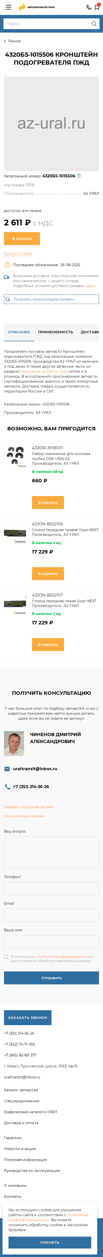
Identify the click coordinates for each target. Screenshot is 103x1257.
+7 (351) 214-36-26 (89, 7)
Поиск (94, 23)
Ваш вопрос (15, 831)
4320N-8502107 (47, 595)
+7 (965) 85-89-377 (20, 1055)
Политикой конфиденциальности (63, 956)
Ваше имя (13, 930)
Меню (8, 7)
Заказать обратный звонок (28, 807)
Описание (19, 332)
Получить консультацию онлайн (44, 299)
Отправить (52, 978)
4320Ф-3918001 (47, 448)
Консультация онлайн (24, 816)
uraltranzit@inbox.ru (35, 768)
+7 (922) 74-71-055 (19, 1044)
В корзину (22, 238)
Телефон (12, 877)
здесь (90, 286)
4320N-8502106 (47, 524)
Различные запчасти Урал (44, 371)
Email (9, 903)
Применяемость (55, 332)
